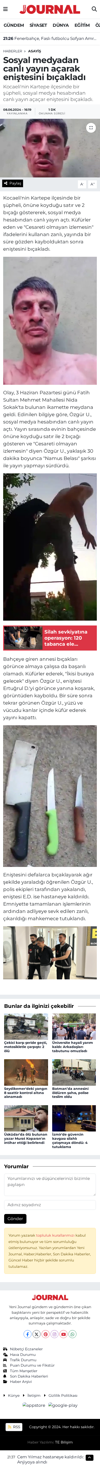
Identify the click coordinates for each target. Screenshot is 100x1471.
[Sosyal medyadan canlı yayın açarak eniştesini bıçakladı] (50, 148)
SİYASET (38, 25)
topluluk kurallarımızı (55, 1235)
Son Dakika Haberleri (29, 1376)
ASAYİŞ (34, 51)
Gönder (15, 1218)
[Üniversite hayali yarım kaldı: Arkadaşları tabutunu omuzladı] (74, 1026)
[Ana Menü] (5, 9)
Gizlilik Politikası (63, 1395)
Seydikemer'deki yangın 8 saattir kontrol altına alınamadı (25, 1092)
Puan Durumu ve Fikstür (32, 1365)
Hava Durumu (23, 1354)
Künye (14, 1395)
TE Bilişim (64, 1442)
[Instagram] (54, 1334)
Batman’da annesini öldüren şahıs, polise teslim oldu (70, 1092)
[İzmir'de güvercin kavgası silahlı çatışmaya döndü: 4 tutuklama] (74, 1117)
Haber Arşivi (21, 1381)
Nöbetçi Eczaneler (26, 1349)
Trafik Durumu (23, 1360)
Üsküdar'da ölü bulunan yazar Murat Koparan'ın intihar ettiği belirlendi (25, 1138)
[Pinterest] (46, 1334)
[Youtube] (63, 1334)
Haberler (12, 51)
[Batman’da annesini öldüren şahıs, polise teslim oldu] (74, 1072)
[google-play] (63, 1406)
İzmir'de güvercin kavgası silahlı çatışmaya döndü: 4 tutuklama (70, 1140)
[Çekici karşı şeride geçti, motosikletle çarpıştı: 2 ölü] (26, 1026)
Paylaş (15, 183)
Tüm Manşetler (23, 1371)
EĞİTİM (82, 25)
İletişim (34, 1395)
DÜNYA (61, 25)
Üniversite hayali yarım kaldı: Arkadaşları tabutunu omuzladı (72, 1046)
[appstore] (34, 1406)
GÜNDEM (14, 25)
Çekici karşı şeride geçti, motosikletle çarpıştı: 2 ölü (25, 1046)
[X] (37, 1334)
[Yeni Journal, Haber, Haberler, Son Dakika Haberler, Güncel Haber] (49, 8)
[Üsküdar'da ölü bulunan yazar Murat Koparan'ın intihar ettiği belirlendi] (26, 1117)
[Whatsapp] (72, 1334)
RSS (16, 1427)
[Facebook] (28, 1334)
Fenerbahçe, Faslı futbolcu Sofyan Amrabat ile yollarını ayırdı (50, 38)
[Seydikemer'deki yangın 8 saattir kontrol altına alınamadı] (26, 1072)
